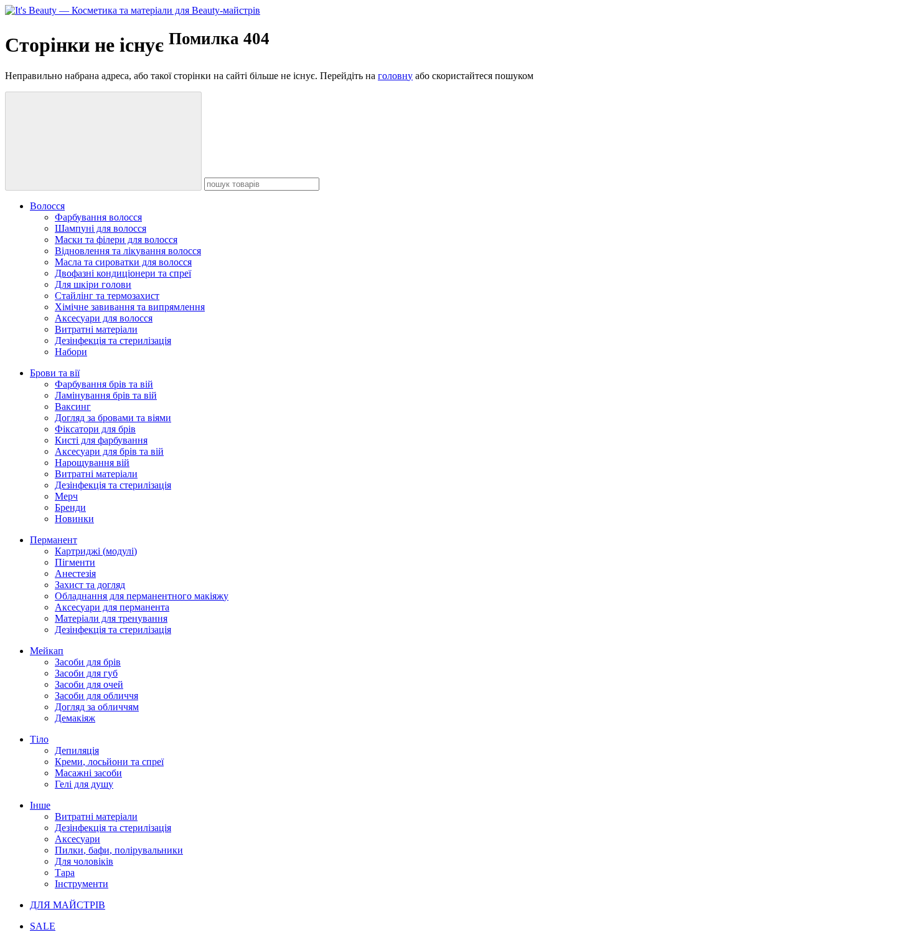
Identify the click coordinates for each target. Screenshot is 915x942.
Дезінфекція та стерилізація (113, 340)
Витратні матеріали (96, 329)
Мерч (66, 496)
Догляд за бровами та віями (113, 417)
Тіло (39, 739)
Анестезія (75, 573)
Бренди (70, 507)
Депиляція (77, 750)
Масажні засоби (88, 773)
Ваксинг (73, 406)
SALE (42, 926)
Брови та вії (55, 373)
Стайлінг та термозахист (107, 295)
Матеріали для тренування (111, 618)
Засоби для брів (88, 662)
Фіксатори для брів (95, 429)
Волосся (47, 206)
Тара (65, 872)
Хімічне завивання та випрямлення (130, 307)
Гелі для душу (84, 784)
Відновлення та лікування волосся (128, 250)
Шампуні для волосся (100, 228)
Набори (71, 351)
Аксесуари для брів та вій (109, 451)
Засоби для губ (86, 673)
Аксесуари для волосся (103, 318)
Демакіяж (75, 718)
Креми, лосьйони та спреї (109, 761)
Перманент (53, 540)
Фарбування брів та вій (104, 384)
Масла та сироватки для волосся (123, 262)
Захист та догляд (90, 584)
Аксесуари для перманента (112, 607)
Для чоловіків (84, 861)
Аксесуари (77, 839)
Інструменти (81, 883)
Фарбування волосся (98, 217)
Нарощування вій (92, 462)
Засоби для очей (89, 684)
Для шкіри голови (93, 284)
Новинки (74, 518)
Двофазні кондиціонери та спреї (123, 273)
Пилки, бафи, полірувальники (119, 850)
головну (395, 75)
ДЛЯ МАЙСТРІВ (67, 905)
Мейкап (46, 650)
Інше (40, 805)
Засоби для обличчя (96, 695)
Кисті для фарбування (101, 440)
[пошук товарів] (103, 141)
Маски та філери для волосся (116, 239)
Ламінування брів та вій (106, 395)
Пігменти (75, 562)
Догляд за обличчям (97, 707)
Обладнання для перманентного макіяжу (141, 596)
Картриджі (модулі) (96, 551)
